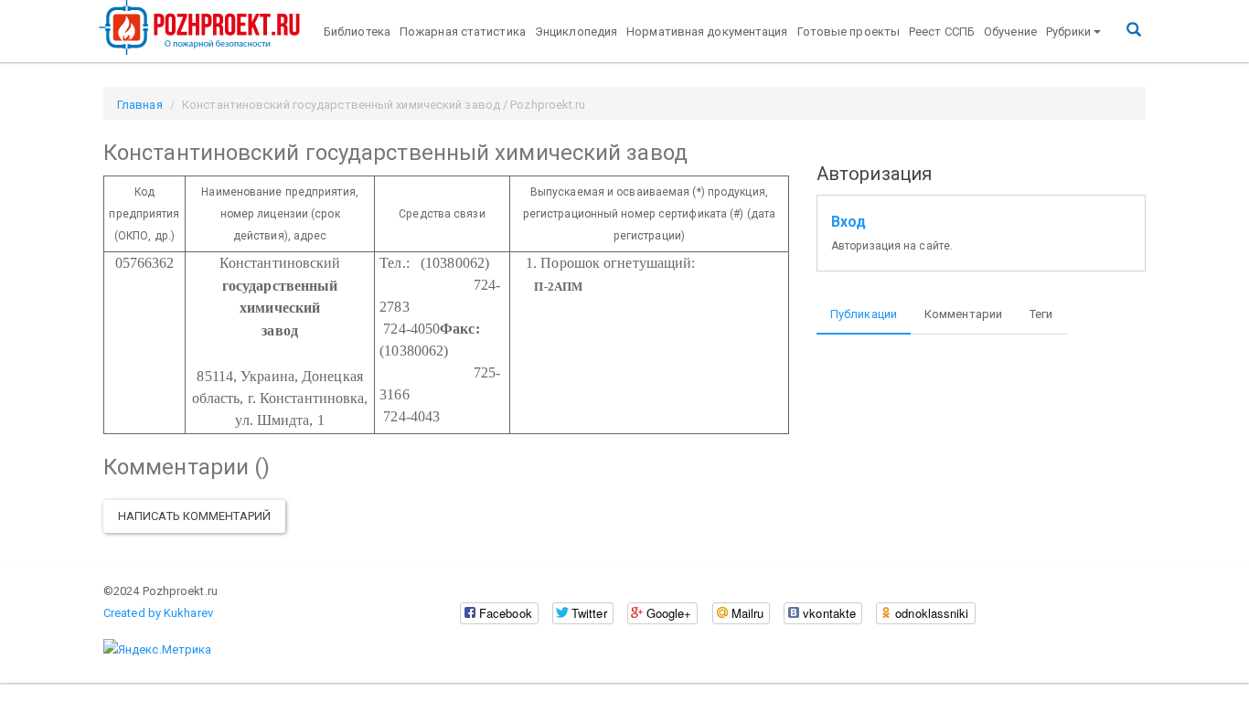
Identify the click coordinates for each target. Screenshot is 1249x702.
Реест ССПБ (942, 31)
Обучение (1010, 31)
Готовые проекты (849, 31)
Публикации (863, 314)
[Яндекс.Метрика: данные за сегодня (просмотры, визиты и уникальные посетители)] (157, 650)
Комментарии (963, 314)
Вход (848, 222)
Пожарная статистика (463, 31)
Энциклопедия (576, 31)
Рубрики (1069, 31)
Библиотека (357, 31)
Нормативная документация (706, 31)
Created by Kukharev (158, 613)
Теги (1041, 314)
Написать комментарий (194, 516)
